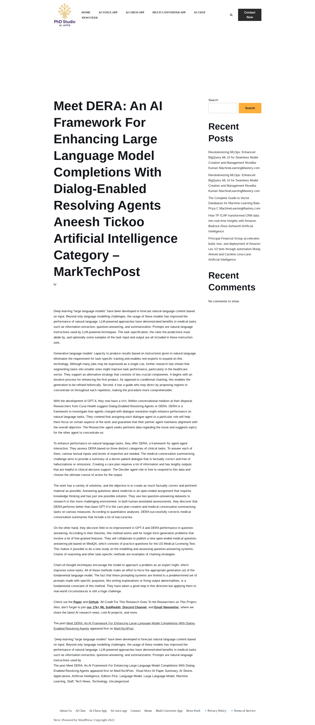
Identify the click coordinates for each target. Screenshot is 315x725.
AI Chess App (135, 12)
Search (213, 100)
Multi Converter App (169, 12)
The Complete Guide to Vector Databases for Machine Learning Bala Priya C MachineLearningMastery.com (234, 203)
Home (86, 12)
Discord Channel (134, 607)
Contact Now (249, 15)
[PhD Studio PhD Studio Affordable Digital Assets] (64, 15)
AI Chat (199, 12)
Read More (143, 671)
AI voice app (108, 12)
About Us (66, 710)
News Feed (90, 17)
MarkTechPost (123, 628)
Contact (136, 710)
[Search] (231, 14)
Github (93, 602)
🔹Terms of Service (243, 710)
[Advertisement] (157, 59)
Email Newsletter (166, 607)
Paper (77, 602)
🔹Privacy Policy (215, 710)
